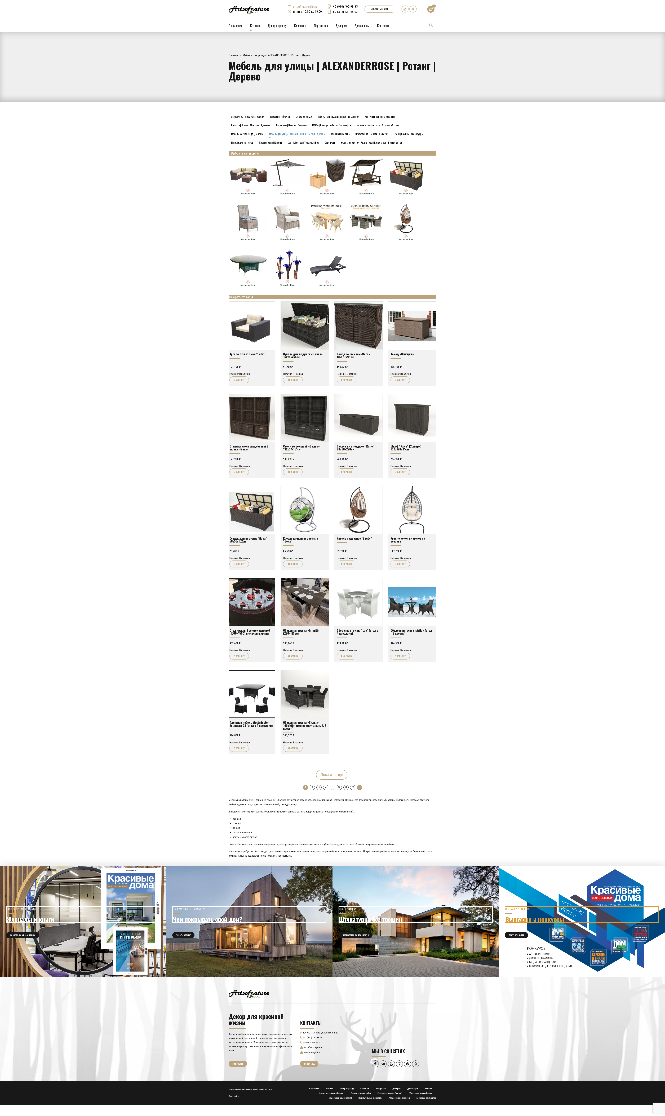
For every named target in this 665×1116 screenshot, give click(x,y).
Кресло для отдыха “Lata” (247, 354)
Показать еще (332, 774)
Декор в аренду (277, 25)
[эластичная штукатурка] (415, 921)
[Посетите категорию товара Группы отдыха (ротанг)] (248, 195)
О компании (235, 25)
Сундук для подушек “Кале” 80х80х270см (355, 447)
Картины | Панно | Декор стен (380, 116)
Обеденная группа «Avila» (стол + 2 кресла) (411, 631)
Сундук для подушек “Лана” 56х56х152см (248, 539)
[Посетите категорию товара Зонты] (288, 195)
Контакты (383, 25)
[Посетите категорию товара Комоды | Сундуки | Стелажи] (406, 195)
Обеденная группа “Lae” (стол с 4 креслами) (357, 631)
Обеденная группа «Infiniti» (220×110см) (301, 631)
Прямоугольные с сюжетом (370, 1097)
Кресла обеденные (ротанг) (390, 1093)
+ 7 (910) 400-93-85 (345, 6)
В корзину (239, 379)
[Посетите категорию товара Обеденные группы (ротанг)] (367, 241)
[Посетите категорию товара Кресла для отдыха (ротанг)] (288, 241)
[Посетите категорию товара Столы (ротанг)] (248, 287)
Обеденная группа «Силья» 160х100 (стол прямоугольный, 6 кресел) (304, 725)
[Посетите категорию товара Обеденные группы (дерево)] (327, 241)
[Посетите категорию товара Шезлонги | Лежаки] (327, 287)
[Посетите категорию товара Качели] (367, 195)
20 (353, 787)
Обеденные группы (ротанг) (421, 1093)
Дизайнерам (361, 25)
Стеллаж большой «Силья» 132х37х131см (301, 447)
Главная (233, 55)
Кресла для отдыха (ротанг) (331, 1093)
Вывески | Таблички (280, 116)
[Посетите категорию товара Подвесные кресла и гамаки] (406, 241)
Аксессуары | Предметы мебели (247, 116)
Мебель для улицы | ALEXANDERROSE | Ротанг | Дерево (297, 134)
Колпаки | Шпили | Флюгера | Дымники (250, 125)
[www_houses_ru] (83, 921)
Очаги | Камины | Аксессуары (408, 134)
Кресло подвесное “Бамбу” (354, 538)
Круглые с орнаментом (426, 1097)
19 (346, 787)
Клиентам (300, 25)
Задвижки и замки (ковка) (340, 1097)
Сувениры (330, 142)
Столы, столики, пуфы (361, 1093)
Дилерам (341, 25)
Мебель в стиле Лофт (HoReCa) (247, 134)
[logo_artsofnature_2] (249, 993)
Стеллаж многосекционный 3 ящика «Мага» (248, 447)
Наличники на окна (340, 134)
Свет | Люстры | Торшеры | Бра (303, 142)
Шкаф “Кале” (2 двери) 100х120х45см (406, 447)
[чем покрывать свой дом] (249, 921)
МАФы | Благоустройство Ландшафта (331, 125)
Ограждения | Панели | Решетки (371, 134)
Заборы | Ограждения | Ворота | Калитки (338, 116)
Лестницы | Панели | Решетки (291, 125)
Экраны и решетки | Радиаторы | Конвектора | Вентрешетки (371, 142)
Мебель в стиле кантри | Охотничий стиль (378, 125)
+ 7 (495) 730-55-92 (345, 12)
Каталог (255, 25)
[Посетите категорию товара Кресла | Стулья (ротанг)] (248, 241)
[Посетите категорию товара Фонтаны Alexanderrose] (288, 287)
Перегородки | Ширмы (270, 142)
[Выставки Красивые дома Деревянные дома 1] (582, 921)
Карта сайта (234, 1096)
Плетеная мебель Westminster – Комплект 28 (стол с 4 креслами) (251, 724)
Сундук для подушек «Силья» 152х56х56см (303, 355)
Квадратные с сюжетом (399, 1097)
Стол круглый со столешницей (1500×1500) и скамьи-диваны (249, 631)
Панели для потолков (242, 142)
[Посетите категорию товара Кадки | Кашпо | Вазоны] (327, 195)
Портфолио (321, 25)
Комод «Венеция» (402, 354)
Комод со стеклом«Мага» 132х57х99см (353, 355)
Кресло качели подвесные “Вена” (300, 539)
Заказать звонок (379, 9)
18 (339, 787)
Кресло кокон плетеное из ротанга (408, 539)
